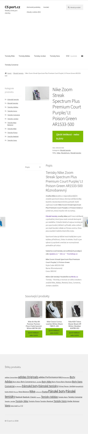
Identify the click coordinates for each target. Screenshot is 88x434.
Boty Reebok (66, 382)
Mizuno (16, 392)
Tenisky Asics (12, 111)
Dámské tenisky (13, 99)
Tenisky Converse (11, 65)
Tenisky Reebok (12, 136)
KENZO (11, 392)
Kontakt (46, 7)
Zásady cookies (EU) (34, 12)
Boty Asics (17, 382)
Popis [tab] (27, 167)
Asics (60, 377)
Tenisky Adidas (24, 56)
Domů (9, 73)
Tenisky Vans (55, 56)
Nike (58, 153)
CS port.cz (12, 7)
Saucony (38, 397)
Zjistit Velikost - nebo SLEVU (67, 136)
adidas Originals (28, 377)
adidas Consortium (11, 377)
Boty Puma (56, 382)
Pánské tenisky (18, 73)
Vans (7, 405)
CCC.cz (62, 254)
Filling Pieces (63, 386)
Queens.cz (53, 254)
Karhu (7, 392)
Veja (19, 406)
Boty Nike (47, 381)
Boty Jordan (37, 382)
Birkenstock (66, 377)
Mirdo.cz (74, 276)
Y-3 (22, 406)
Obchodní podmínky (33, 7)
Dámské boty (30, 386)
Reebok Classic (29, 397)
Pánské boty (65, 153)
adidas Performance (48, 377)
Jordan (72, 386)
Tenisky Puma (12, 133)
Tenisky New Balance (11, 124)
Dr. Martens (18, 386)
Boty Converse (27, 381)
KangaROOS (79, 386)
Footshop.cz (72, 254)
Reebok (18, 397)
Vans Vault (14, 406)
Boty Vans (77, 381)
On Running (39, 392)
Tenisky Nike (10, 56)
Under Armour (73, 401)
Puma (45, 391)
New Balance (24, 392)
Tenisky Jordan (40, 56)
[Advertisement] (44, 34)
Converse (10, 386)
